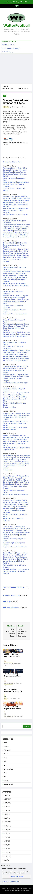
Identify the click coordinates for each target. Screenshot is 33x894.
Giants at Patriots (23, 377)
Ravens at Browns (21, 277)
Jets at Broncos (8, 320)
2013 (5, 845)
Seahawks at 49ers (9, 569)
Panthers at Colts (9, 302)
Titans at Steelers (9, 456)
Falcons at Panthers (9, 249)
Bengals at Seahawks (10, 399)
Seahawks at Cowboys (11, 370)
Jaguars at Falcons (9, 221)
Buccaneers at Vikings (10, 529)
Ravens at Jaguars (9, 429)
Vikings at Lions (22, 251)
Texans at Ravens (23, 441)
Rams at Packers (20, 435)
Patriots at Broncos (21, 233)
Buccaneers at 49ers (10, 464)
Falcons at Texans (23, 271)
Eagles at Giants (8, 336)
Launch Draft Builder (16, 876)
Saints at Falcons (20, 354)
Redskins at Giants (23, 225)
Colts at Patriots (8, 285)
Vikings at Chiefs (9, 480)
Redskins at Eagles (9, 182)
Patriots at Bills (23, 502)
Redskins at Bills (21, 397)
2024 (5, 803)
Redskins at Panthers (10, 415)
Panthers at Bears (23, 476)
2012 (5, 849)
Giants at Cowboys (9, 259)
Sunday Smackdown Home (12, 162)
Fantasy (6, 746)
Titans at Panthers (9, 346)
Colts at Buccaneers (21, 494)
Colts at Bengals (23, 437)
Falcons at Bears (21, 553)
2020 (5, 818)
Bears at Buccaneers (23, 413)
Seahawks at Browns (10, 417)
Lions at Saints (20, 273)
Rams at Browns (8, 356)
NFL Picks (7, 601)
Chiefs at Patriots (21, 336)
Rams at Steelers (8, 202)
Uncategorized (8, 784)
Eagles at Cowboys (9, 210)
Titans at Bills (22, 275)
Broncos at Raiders (9, 377)
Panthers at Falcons (9, 437)
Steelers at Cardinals (10, 423)
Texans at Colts (8, 196)
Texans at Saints (8, 500)
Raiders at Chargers (10, 342)
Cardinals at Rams (23, 300)
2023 (5, 807)
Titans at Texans (8, 184)
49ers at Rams (8, 172)
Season (6, 780)
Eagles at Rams (8, 557)
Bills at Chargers (22, 257)
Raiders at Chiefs (21, 196)
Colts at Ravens (23, 249)
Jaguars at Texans (9, 393)
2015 (5, 837)
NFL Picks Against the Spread (10, 48)
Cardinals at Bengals (10, 200)
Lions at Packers (20, 172)
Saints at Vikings (8, 229)
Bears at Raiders (8, 306)
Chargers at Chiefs (9, 407)
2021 (5, 814)
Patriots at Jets (8, 360)
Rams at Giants (21, 547)
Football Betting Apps (8, 52)
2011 (5, 852)
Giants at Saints (21, 314)
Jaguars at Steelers (20, 439)
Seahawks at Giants (23, 456)
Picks (5, 777)
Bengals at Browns (9, 555)
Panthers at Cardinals (10, 565)
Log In (16, 6)
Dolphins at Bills (8, 227)
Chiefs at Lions (8, 526)
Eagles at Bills (21, 460)
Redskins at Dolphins (10, 350)
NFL (5, 96)
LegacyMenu (4, 41)
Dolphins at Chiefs (9, 366)
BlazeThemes (16, 890)
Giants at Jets (20, 202)
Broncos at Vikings (9, 279)
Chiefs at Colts (8, 462)
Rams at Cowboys (9, 427)
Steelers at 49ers (23, 237)
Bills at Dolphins (8, 328)
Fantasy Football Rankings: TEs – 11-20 (15, 2)
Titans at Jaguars (21, 557)
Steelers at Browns (9, 178)
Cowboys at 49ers (9, 539)
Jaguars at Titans (9, 198)
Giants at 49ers (23, 358)
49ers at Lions (8, 435)
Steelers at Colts (8, 518)
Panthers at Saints (9, 168)
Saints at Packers (9, 553)
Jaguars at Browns (22, 324)
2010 (5, 856)
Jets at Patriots (23, 464)
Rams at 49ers (21, 283)
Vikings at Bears (24, 447)
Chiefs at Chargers (9, 510)
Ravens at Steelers (9, 383)
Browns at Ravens (9, 208)
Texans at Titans (8, 421)
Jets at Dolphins (20, 170)
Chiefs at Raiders (21, 421)
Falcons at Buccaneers (10, 514)
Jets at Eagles (8, 235)
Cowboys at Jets (23, 569)
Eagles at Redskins (9, 441)
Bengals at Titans (22, 375)
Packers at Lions (8, 291)
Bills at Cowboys (22, 352)
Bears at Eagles (22, 383)
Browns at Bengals (18, 298)
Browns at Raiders (9, 443)
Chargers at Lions (23, 208)
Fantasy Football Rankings (13, 587)
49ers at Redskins (9, 375)
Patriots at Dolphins (9, 571)
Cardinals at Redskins (10, 535)
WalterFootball (16, 25)
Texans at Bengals (9, 255)
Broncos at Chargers (10, 310)
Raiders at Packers (21, 253)
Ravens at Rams (8, 508)
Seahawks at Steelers (22, 533)
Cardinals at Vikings (21, 462)
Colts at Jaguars (23, 182)
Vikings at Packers (21, 360)
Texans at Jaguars (21, 296)
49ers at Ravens (8, 296)
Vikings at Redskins (9, 204)
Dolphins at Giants (23, 393)
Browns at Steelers (9, 243)
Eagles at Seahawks (10, 267)
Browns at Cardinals (21, 235)
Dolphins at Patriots (23, 198)
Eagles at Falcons (9, 547)
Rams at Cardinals (9, 379)
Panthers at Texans (9, 225)
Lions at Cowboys (9, 476)
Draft (5, 742)
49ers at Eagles (8, 484)
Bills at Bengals (8, 478)
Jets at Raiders (20, 508)
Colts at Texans (22, 559)
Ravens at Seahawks (10, 358)
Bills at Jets (7, 298)
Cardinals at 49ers (23, 332)
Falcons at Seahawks (10, 486)
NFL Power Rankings (11, 608)
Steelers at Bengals (22, 356)
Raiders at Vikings (22, 326)
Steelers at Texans (22, 482)
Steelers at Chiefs (9, 314)
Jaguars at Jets (8, 533)
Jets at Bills (22, 368)
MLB (5, 758)
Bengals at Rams (21, 229)
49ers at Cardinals (9, 257)
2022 (5, 810)
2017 (5, 829)
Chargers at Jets (8, 413)
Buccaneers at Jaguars (11, 245)
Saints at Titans (8, 253)
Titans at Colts (8, 231)
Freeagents (7, 750)
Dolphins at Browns (9, 504)
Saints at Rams (8, 395)
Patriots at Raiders (9, 490)
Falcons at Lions (24, 415)
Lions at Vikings (21, 506)
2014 (5, 841)
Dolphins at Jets (8, 449)
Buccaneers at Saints (10, 368)
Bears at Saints (25, 529)
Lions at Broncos (8, 397)
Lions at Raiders (8, 233)
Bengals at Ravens (9, 332)
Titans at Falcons (9, 326)
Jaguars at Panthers (10, 502)
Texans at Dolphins (9, 543)
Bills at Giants (7, 439)
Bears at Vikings (8, 170)
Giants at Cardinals (21, 484)
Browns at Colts (21, 531)
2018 (5, 826)
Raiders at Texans (9, 460)
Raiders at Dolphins (9, 275)
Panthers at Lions (9, 324)
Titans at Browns (20, 478)
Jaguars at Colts (24, 350)
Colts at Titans (19, 395)
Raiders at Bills (20, 526)
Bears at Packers (8, 214)
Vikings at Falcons (9, 300)
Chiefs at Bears (8, 277)
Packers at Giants (9, 283)
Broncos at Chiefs (9, 352)
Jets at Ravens (8, 494)
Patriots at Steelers (9, 403)
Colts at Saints (22, 427)
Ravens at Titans (8, 531)
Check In (13, 41)
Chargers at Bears (23, 334)
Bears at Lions (8, 470)
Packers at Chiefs (20, 231)
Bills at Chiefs (21, 555)
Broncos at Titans (9, 506)
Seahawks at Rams (9, 334)
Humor (6, 754)
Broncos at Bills (23, 200)
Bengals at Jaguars (9, 458)
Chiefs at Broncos (9, 188)
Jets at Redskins (8, 273)
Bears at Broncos (23, 255)
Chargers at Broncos (10, 466)
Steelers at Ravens (9, 559)
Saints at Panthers (23, 458)
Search (26, 726)
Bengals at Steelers (9, 271)
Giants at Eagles (21, 500)
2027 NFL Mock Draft (8, 45)
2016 (5, 833)
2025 (5, 799)
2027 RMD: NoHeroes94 (10, 882)
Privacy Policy (25, 890)
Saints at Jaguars (9, 482)
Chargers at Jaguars (22, 285)
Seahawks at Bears (21, 227)
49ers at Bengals (23, 504)
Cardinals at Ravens (10, 389)
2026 (5, 795)
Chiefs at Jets (22, 243)
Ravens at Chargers (9, 237)
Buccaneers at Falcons (10, 174)
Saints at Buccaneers (10, 447)
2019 (5, 822)
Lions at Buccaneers (10, 561)
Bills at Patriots (22, 168)
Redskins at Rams (22, 480)
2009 (5, 860)
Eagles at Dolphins (9, 251)
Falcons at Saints (21, 214)
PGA (5, 773)
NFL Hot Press (8, 769)
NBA (5, 761)
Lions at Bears (8, 354)
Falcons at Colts (22, 366)
